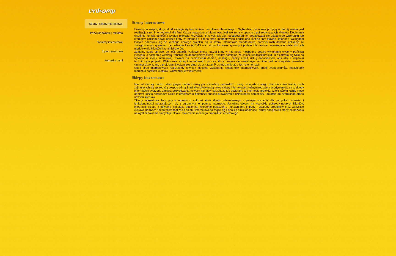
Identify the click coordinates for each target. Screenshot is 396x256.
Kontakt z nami (113, 60)
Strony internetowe (148, 22)
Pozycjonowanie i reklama (106, 33)
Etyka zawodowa (112, 51)
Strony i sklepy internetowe (106, 23)
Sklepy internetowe (148, 77)
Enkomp (139, 29)
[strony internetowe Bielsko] (102, 12)
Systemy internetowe (110, 42)
